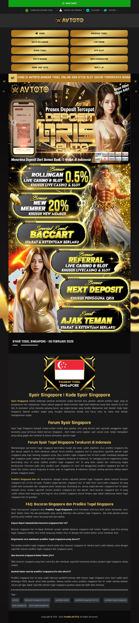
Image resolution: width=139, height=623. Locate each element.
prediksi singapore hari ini (86, 600)
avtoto (15, 600)
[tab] (66, 160)
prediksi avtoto (62, 600)
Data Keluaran (40, 42)
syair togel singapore (38, 605)
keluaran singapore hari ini (37, 600)
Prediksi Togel (99, 33)
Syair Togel (40, 50)
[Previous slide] (14, 122)
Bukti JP (99, 67)
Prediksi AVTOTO (71, 617)
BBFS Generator (99, 59)
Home (41, 33)
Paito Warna (40, 59)
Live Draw (99, 42)
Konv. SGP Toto (40, 67)
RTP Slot (99, 50)
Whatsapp (70, 3)
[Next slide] (125, 122)
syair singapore (19, 605)
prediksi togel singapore (115, 600)
